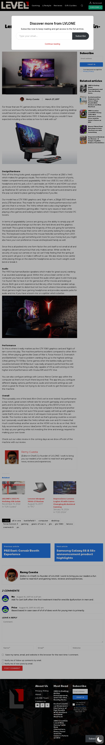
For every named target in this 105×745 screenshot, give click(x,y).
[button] (99, 739)
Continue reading (52, 44)
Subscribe (80, 36)
